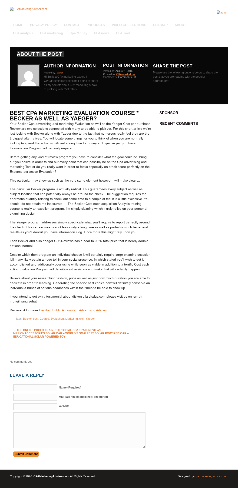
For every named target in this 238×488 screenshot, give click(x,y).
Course (44, 318)
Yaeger (90, 318)
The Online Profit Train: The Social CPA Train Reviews (57, 330)
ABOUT (180, 25)
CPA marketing (51, 33)
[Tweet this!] (155, 85)
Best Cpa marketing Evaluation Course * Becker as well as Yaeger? (74, 116)
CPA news (101, 33)
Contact (72, 25)
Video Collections (129, 25)
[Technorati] (222, 22)
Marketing (71, 318)
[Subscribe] (218, 22)
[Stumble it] (158, 85)
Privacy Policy (43, 25)
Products (96, 25)
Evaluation (57, 318)
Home (18, 25)
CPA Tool (123, 33)
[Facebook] (225, 22)
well (81, 318)
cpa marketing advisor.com (211, 476)
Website (64, 406)
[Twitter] (221, 22)
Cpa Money (78, 33)
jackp (60, 72)
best (35, 318)
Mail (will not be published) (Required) (83, 396)
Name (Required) (70, 387)
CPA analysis (23, 33)
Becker (27, 318)
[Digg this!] (153, 85)
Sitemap (160, 25)
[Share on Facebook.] (159, 85)
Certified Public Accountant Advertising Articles (73, 310)
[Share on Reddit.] (160, 85)
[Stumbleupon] (224, 22)
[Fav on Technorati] (156, 85)
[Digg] (219, 22)
